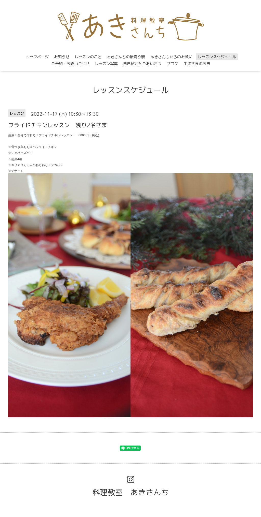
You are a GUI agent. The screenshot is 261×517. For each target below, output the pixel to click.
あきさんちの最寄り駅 (126, 57)
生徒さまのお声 (197, 63)
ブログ (172, 63)
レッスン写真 (106, 63)
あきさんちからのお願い (171, 57)
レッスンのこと (88, 57)
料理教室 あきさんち (130, 492)
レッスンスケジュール (217, 57)
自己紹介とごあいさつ (142, 63)
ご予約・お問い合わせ (70, 63)
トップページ (37, 57)
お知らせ (61, 57)
